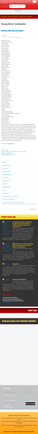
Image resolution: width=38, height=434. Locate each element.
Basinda (2, 351)
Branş (1, 346)
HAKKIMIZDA (4, 2)
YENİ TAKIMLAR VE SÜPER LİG (10, 196)
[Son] (13, 210)
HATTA (4, 190)
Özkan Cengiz (3, 365)
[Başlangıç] (3, 210)
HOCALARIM (5, 193)
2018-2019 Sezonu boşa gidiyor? (12, 299)
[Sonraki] (10, 210)
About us (2, 331)
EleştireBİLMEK (6, 187)
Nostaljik (2, 343)
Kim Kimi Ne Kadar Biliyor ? (10, 297)
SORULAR (5, 168)
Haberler (2, 349)
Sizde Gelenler (4, 379)
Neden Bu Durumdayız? (12, 31)
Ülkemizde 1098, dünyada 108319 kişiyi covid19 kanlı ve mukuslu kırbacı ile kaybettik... (22, 245)
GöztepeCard (3, 354)
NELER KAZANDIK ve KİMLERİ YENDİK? (12, 202)
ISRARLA (4, 184)
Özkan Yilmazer (4, 366)
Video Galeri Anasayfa (5, 348)
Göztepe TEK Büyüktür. (19, 279)
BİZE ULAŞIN (19, 2)
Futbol (1, 345)
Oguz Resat (3, 362)
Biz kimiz (2, 332)
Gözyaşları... (16, 264)
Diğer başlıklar (6, 302)
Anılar (1, 376)
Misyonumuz (3, 334)
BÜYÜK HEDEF (6, 171)
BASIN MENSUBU (7, 174)
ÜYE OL (27, 2)
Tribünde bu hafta (4, 374)
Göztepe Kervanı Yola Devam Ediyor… (13, 300)
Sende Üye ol (3, 335)
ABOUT (12, 2)
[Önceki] (6, 210)
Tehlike (4, 162)
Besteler (2, 377)
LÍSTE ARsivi (4, 6)
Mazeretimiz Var (6, 165)
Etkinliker (2, 353)
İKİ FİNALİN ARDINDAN (8, 199)
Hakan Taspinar (4, 363)
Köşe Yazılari (3, 380)
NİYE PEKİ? (5, 177)
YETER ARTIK (6, 181)
